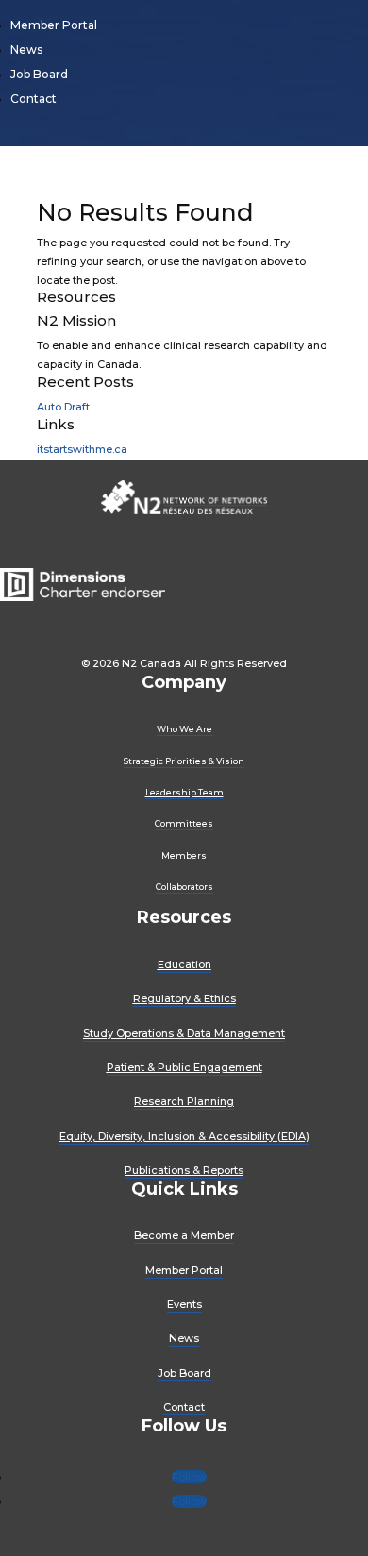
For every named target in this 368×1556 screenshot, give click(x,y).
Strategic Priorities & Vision (184, 761)
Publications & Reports (184, 1170)
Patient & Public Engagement (184, 1067)
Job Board (39, 74)
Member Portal (53, 25)
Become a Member (184, 1235)
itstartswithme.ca (82, 449)
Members (184, 855)
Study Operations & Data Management (184, 1033)
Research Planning (184, 1101)
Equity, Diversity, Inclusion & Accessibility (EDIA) (184, 1136)
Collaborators (184, 886)
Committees (184, 823)
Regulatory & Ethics (184, 998)
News (26, 49)
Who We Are (184, 729)
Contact (33, 99)
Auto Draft (63, 406)
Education (184, 964)
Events (184, 1304)
